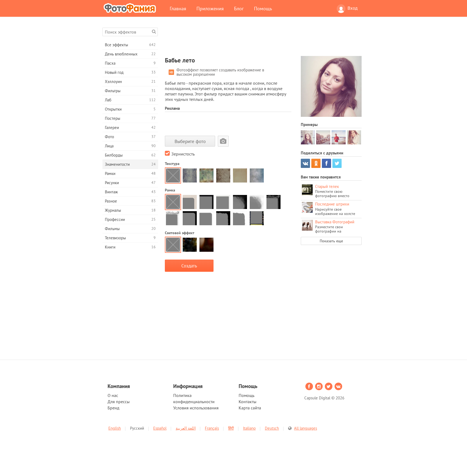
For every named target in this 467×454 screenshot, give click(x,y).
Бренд (113, 407)
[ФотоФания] (131, 8)
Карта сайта (250, 407)
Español (159, 428)
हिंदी (231, 428)
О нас (113, 395)
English (114, 428)
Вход (353, 8)
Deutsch (272, 428)
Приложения (210, 8)
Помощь (263, 8)
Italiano (249, 428)
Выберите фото (190, 141)
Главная (178, 8)
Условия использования (196, 407)
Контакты (247, 401)
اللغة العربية (186, 428)
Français (212, 428)
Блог (239, 8)
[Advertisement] (263, 40)
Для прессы (119, 401)
